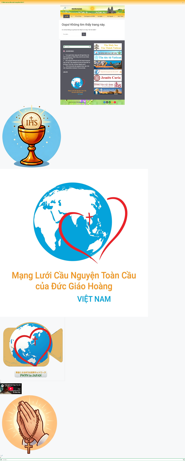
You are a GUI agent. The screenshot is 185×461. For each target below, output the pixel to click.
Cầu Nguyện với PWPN (89, 16)
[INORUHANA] (104, 102)
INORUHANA (77, 9)
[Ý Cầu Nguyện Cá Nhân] (30, 453)
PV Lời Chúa (78, 16)
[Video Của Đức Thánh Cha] (33, 380)
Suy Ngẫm (100, 16)
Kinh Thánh (120, 16)
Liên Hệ (65, 72)
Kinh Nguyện (110, 16)
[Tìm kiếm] (84, 34)
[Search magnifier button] (90, 47)
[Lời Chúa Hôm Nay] (32, 168)
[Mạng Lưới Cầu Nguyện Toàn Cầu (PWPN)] (74, 316)
